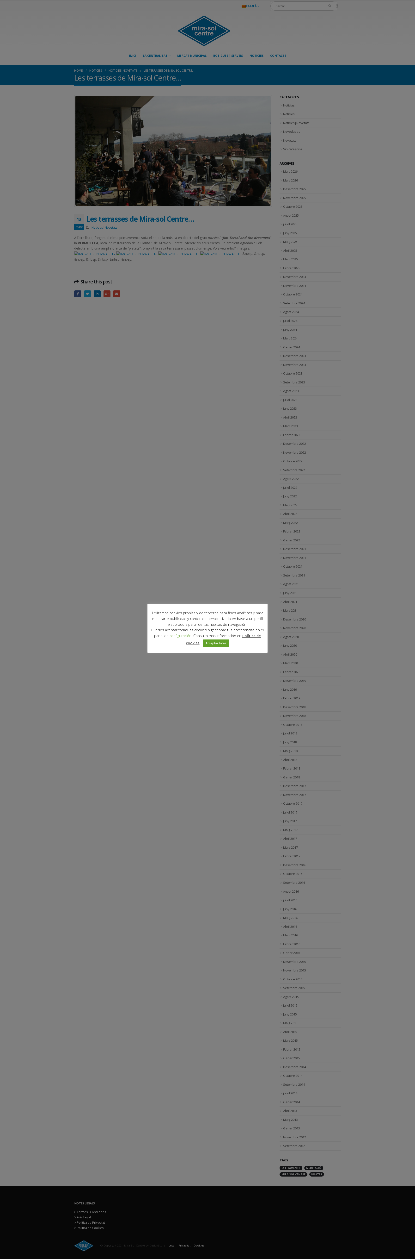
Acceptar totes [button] (216, 643)
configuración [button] (180, 635)
